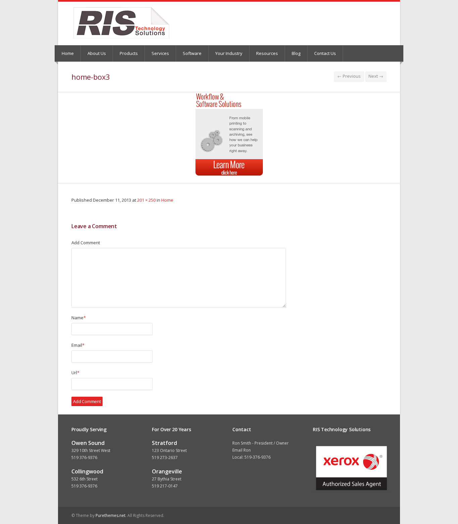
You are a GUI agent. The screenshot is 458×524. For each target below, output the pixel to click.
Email (77, 345)
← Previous (349, 76)
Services (160, 53)
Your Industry (228, 53)
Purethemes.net (110, 515)
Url (75, 373)
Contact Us (325, 53)
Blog (296, 53)
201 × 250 (146, 200)
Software (192, 53)
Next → (375, 76)
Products (129, 53)
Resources (267, 53)
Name (78, 318)
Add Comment (85, 243)
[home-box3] (229, 134)
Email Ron (241, 450)
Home (68, 53)
